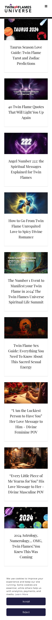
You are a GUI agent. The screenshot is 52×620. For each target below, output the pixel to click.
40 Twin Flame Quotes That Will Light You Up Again (26, 112)
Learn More (21, 594)
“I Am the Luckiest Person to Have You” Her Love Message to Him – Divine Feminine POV (26, 421)
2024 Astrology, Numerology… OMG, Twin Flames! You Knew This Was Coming (26, 546)
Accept (26, 601)
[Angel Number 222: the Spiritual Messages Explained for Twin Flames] (26, 143)
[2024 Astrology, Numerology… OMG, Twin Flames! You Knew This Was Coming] (26, 517)
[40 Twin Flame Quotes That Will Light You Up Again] (26, 89)
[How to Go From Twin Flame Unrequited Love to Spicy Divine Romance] (26, 203)
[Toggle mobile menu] (46, 6)
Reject (26, 612)
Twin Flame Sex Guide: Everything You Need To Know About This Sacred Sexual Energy (26, 356)
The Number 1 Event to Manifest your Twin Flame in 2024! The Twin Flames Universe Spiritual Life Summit (26, 291)
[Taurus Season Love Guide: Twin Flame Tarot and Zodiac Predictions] (26, 29)
